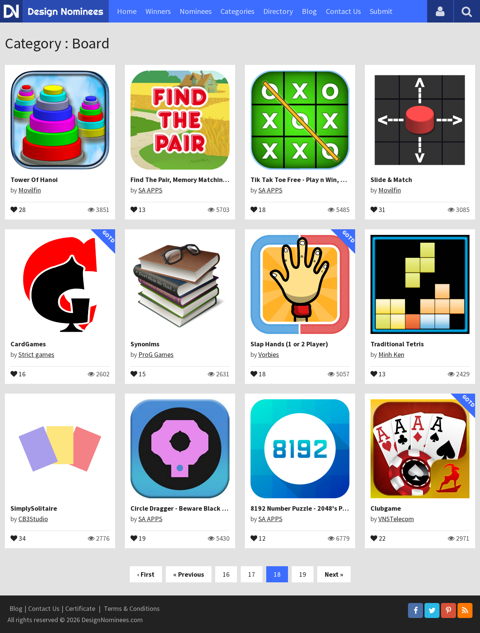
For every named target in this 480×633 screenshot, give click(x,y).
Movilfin (29, 190)
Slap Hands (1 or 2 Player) (289, 344)
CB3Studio (33, 518)
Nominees (196, 11)
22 (381, 537)
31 (381, 209)
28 (21, 209)
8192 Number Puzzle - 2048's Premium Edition (319, 508)
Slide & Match (391, 179)
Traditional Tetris (397, 344)
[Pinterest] (448, 610)
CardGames (28, 344)
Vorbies (268, 354)
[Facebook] (415, 610)
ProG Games (156, 354)
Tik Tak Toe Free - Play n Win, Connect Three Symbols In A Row (344, 179)
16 (21, 373)
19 (141, 537)
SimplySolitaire (33, 508)
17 (251, 574)
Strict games (36, 354)
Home (126, 11)
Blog (309, 11)
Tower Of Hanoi (34, 179)
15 (141, 373)
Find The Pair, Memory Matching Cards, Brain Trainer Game (219, 179)
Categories (237, 11)
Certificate (80, 608)
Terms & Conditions (132, 608)
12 (261, 537)
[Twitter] (432, 610)
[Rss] (465, 610)
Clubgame (385, 508)
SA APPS (150, 190)
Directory (278, 11)
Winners (158, 11)
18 (261, 209)
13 (141, 209)
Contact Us (343, 11)
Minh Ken (391, 354)
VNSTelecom (396, 518)
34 (21, 537)
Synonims (144, 344)
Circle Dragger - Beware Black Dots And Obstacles (205, 508)
